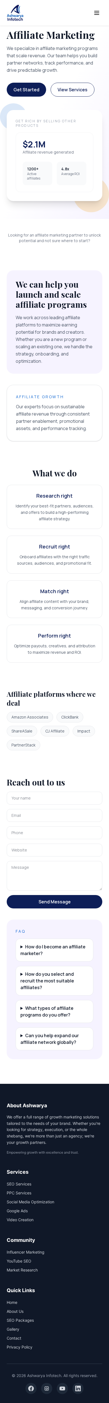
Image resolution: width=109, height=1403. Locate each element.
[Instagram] (46, 1388)
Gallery (13, 1329)
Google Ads (17, 1210)
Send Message (55, 902)
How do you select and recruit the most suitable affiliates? (47, 981)
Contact (14, 1338)
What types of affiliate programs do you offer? (47, 1011)
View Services (72, 90)
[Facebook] (31, 1388)
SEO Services (19, 1184)
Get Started (26, 90)
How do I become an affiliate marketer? (53, 950)
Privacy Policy (19, 1347)
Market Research (22, 1270)
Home (12, 1302)
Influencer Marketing (25, 1252)
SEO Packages (20, 1320)
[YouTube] (62, 1388)
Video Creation (20, 1219)
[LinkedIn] (78, 1388)
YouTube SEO (19, 1261)
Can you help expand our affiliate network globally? (49, 1038)
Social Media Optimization (30, 1201)
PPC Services (19, 1192)
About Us (15, 1311)
